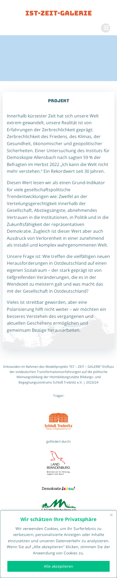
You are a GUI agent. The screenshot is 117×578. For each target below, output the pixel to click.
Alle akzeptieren (58, 566)
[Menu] (105, 28)
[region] (58, 544)
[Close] (111, 515)
